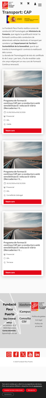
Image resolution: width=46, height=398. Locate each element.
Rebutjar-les (31, 390)
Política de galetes (38, 316)
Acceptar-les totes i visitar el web (13, 390)
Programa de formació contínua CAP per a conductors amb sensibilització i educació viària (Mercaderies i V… (22, 104)
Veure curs (10, 130)
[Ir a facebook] (9, 354)
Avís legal (38, 320)
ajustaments (38, 386)
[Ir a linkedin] (37, 354)
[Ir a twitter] (23, 354)
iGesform (25, 305)
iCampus (25, 312)
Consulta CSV (25, 320)
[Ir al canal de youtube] (30, 354)
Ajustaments (8, 394)
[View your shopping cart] (23, 2)
